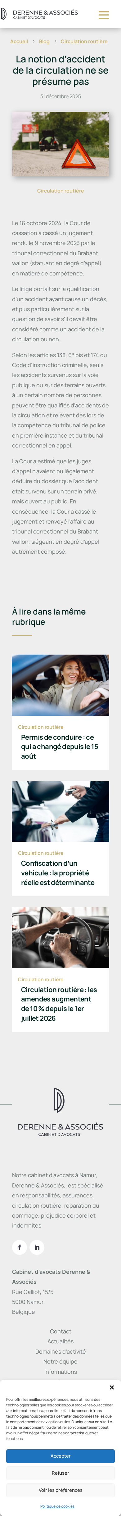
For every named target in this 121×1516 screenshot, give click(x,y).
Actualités (60, 1341)
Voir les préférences (61, 1490)
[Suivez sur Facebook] (19, 1247)
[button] (112, 1387)
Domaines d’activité (60, 1351)
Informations (60, 1371)
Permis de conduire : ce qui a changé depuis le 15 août (59, 747)
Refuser (60, 1473)
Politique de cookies (57, 1506)
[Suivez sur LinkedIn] (36, 1247)
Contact (60, 1331)
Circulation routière (60, 190)
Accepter (61, 1456)
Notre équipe (60, 1361)
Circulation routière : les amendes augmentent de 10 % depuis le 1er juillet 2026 (59, 1004)
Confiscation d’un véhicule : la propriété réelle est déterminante (57, 873)
